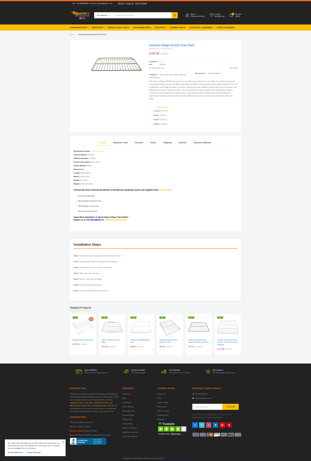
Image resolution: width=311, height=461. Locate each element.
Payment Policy (128, 415)
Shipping (167, 142)
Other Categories (225, 27)
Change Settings (34, 452)
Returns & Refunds (129, 428)
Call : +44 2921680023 (80, 3)
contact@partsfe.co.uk (116, 220)
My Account (161, 407)
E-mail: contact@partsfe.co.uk (101, 3)
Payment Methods (202, 142)
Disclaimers (126, 402)
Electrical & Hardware (201, 27)
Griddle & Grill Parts (118, 27)
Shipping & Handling (130, 432)
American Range (214, 73)
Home (72, 34)
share (235, 68)
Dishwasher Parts (78, 27)
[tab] (102, 142)
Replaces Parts (120, 142)
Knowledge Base (128, 411)
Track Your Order (141, 3)
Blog (124, 398)
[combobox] (143, 15)
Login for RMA (162, 402)
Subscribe (230, 407)
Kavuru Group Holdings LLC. (177, 458)
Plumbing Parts (177, 27)
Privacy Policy (127, 424)
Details (102, 142)
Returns (182, 142)
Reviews (139, 142)
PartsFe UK (164, 190)
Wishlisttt (160, 419)
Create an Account (197, 16)
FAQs (159, 398)
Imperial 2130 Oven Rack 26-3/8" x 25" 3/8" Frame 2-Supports (227, 342)
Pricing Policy (127, 419)
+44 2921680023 (93, 220)
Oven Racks (173, 75)
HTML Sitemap (128, 407)
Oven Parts (160, 27)
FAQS (153, 142)
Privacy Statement (16, 452)
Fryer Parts (97, 27)
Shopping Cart (162, 415)
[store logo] (80, 15)
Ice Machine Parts (141, 27)
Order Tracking (163, 411)
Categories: (153, 75)
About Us (121, 3)
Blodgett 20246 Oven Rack (83, 340)
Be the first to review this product (160, 49)
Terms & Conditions (129, 436)
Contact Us (130, 3)
